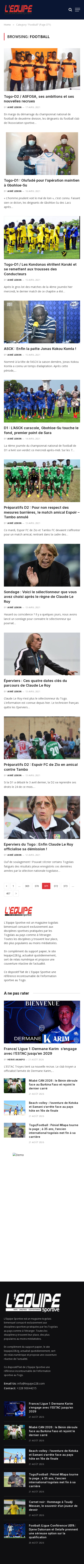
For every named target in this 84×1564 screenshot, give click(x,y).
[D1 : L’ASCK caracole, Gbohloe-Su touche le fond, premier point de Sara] (42, 401)
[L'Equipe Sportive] (18, 10)
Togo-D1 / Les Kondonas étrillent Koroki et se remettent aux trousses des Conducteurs (40, 269)
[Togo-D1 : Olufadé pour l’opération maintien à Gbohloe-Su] (42, 153)
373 (65, 886)
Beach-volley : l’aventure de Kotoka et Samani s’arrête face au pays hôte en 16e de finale (53, 1106)
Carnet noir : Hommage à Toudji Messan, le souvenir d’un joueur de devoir (53, 1505)
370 (37, 886)
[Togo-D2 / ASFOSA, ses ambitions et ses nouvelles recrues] (42, 69)
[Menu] (77, 9)
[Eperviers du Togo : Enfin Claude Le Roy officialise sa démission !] (42, 817)
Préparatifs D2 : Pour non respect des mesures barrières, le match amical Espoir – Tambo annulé (42, 512)
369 (27, 886)
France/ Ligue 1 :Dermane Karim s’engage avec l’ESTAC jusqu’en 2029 (51, 1407)
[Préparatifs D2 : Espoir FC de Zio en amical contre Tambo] (42, 737)
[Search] (70, 9)
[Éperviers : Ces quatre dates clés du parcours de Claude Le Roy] (42, 654)
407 (8, 893)
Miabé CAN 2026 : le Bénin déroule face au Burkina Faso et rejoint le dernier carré (53, 1084)
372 (56, 886)
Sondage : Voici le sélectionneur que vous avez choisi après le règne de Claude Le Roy (40, 597)
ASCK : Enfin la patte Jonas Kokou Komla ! (40, 349)
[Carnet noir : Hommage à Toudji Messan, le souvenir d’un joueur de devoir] (14, 1507)
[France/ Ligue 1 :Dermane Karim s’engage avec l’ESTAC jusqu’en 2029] (42, 1022)
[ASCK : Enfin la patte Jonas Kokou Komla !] (42, 322)
